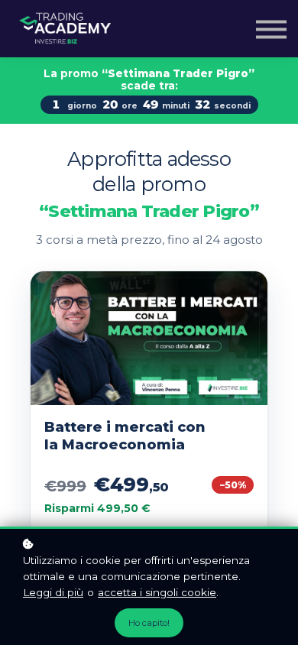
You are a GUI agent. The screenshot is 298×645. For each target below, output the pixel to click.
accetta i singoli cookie (157, 592)
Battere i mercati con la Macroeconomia (125, 436)
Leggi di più (53, 592)
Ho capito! (149, 622)
